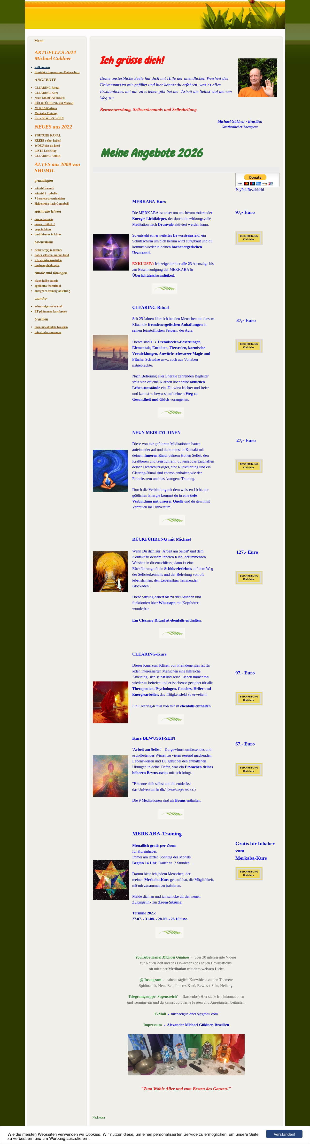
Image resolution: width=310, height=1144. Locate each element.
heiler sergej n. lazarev (48, 250)
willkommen (42, 67)
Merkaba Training (46, 113)
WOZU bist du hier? (47, 145)
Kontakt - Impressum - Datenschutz (57, 72)
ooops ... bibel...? (45, 224)
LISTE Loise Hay (45, 150)
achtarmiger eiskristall (48, 306)
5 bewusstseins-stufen (48, 260)
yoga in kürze (43, 229)
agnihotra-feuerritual (48, 286)
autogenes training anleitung (52, 291)
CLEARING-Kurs (46, 93)
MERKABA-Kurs (46, 108)
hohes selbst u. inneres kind (52, 255)
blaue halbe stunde (46, 280)
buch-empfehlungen (47, 265)
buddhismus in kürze (48, 234)
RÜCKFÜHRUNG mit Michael (54, 103)
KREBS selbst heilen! (48, 140)
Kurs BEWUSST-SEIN (49, 118)
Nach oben (99, 1117)
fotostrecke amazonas (48, 332)
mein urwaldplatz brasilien (51, 327)
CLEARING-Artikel (47, 156)
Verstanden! (284, 1134)
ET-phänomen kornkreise (51, 311)
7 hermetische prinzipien (50, 198)
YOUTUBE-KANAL (48, 135)
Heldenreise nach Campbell (52, 203)
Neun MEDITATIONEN (50, 98)
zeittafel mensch (44, 188)
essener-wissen (44, 219)
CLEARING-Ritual (47, 87)
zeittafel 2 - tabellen (46, 193)
